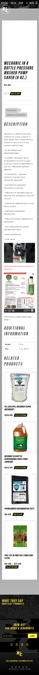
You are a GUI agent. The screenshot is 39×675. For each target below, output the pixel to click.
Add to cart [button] (18, 514)
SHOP (21, 3)
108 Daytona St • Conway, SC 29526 (19, 669)
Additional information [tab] (16, 115)
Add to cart (15, 93)
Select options (20, 415)
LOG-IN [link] (13, 3)
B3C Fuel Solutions (5, 9)
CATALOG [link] (4, 3)
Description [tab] (11, 110)
